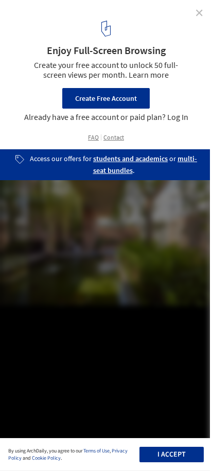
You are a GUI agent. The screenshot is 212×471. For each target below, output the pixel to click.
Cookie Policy (46, 458)
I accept (171, 454)
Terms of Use (96, 451)
